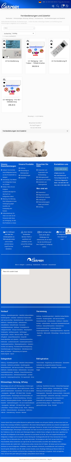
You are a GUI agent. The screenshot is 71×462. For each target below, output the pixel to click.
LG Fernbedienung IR (59, 61)
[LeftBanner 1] (25, 146)
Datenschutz (43, 459)
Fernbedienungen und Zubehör (14, 131)
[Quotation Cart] (67, 5)
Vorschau (4, 47)
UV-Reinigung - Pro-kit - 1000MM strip (12, 101)
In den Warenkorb (37, 71)
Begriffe (50, 459)
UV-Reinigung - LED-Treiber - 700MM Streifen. (35, 62)
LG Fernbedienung (12, 61)
